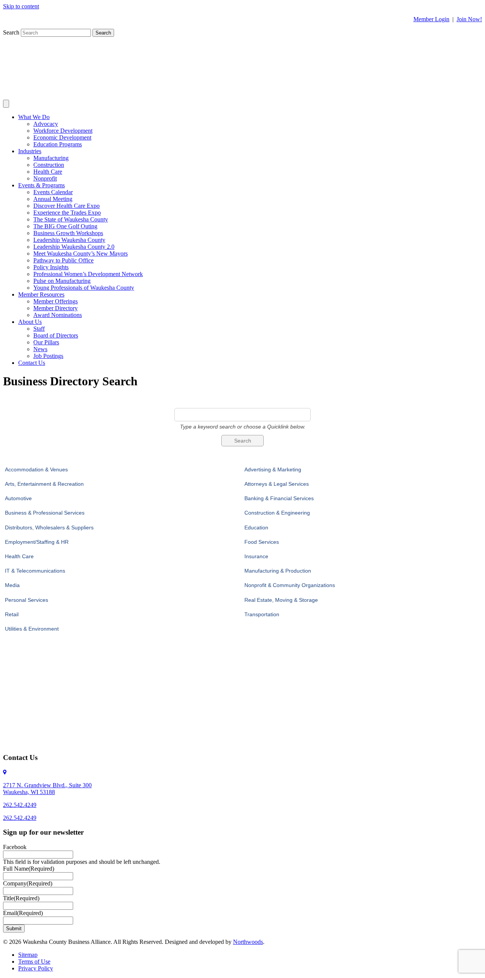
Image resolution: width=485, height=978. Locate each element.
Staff (39, 328)
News (40, 349)
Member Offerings (55, 301)
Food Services (261, 542)
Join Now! (469, 19)
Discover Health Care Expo (66, 206)
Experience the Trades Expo (67, 212)
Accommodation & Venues (36, 469)
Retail (12, 614)
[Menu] (6, 104)
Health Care (47, 171)
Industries (29, 151)
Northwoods (248, 942)
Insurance (256, 556)
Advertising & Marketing (272, 469)
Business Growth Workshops (68, 233)
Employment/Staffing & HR (37, 542)
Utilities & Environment (32, 629)
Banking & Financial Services (279, 498)
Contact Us (31, 362)
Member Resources (41, 294)
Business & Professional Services (44, 513)
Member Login (431, 19)
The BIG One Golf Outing (65, 226)
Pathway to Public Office (63, 260)
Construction (48, 165)
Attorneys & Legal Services (276, 484)
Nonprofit (45, 178)
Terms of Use (34, 961)
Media (12, 585)
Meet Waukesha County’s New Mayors (80, 253)
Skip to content (21, 6)
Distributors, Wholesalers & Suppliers (49, 527)
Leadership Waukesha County (69, 240)
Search (12, 32)
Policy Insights (51, 267)
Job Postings (48, 356)
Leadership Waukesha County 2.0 (73, 246)
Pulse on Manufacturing (62, 281)
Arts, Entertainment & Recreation (44, 484)
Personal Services (26, 600)
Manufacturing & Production (277, 571)
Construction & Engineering (277, 513)
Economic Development (62, 137)
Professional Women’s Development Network (88, 274)
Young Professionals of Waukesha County (83, 287)
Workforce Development (62, 130)
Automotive (18, 498)
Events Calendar (53, 192)
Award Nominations (57, 315)
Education (256, 527)
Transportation (261, 614)
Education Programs (57, 144)
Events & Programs (41, 185)
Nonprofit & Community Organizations (289, 585)
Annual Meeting (52, 199)
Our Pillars (46, 342)
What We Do (34, 117)
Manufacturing (51, 158)
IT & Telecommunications (35, 571)
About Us (30, 322)
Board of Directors (55, 335)
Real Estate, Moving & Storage (281, 600)
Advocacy (45, 124)
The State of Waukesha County (70, 219)
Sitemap (28, 954)
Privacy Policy (35, 968)
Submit (14, 928)
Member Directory (55, 308)
